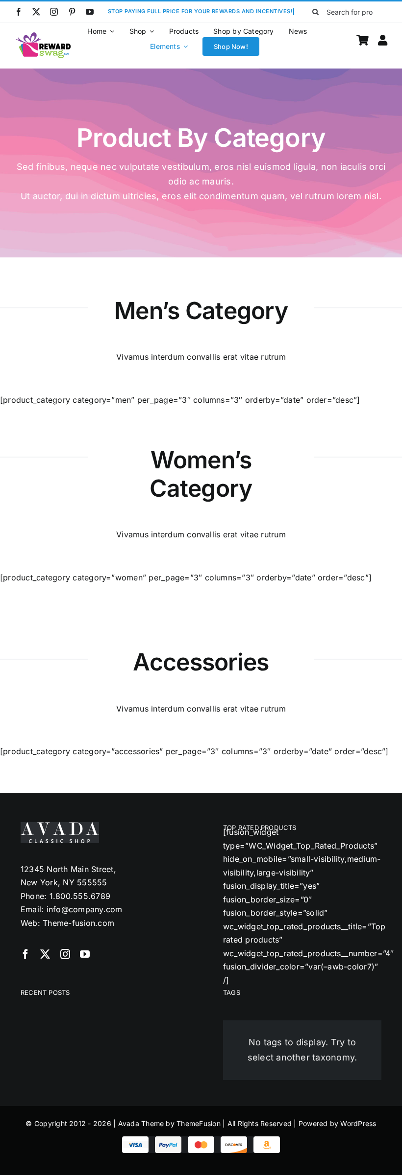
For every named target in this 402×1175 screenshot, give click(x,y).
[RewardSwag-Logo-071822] (43, 35)
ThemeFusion (198, 1123)
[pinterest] (72, 12)
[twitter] (36, 12)
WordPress (358, 1123)
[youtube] (90, 12)
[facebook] (19, 12)
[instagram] (54, 12)
